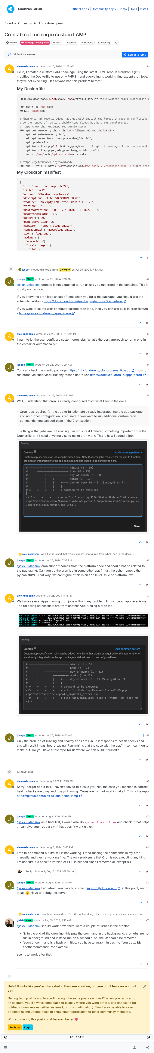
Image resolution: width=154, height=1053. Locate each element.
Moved (13, 42)
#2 (147, 279)
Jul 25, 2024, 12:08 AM (60, 66)
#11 (147, 847)
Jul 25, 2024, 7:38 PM (59, 560)
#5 (147, 395)
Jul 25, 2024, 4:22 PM (60, 395)
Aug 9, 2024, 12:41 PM (59, 882)
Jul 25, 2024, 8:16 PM (59, 595)
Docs (133, 9)
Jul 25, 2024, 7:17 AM (59, 333)
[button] (5, 1047)
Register (14, 1027)
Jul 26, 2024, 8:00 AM (59, 735)
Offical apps (80, 9)
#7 (148, 595)
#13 (147, 920)
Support (66, 270)
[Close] (144, 986)
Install (144, 9)
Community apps (104, 9)
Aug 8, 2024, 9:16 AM (58, 816)
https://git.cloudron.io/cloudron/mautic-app (99, 370)
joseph (26, 269)
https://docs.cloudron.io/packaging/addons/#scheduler (83, 301)
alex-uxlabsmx (26, 66)
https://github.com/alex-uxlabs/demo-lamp (47, 796)
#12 (147, 882)
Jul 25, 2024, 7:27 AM (59, 364)
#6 (147, 560)
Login (27, 1027)
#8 (147, 735)
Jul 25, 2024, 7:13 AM (58, 279)
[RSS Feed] (116, 43)
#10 (147, 816)
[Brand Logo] (10, 9)
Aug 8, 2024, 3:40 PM (60, 847)
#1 (148, 66)
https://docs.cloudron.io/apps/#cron (45, 313)
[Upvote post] (141, 257)
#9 (147, 781)
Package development (36, 42)
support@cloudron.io (101, 888)
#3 (147, 333)
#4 (147, 364)
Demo (123, 9)
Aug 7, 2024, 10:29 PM (60, 781)
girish (20, 920)
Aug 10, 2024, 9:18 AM (58, 920)
